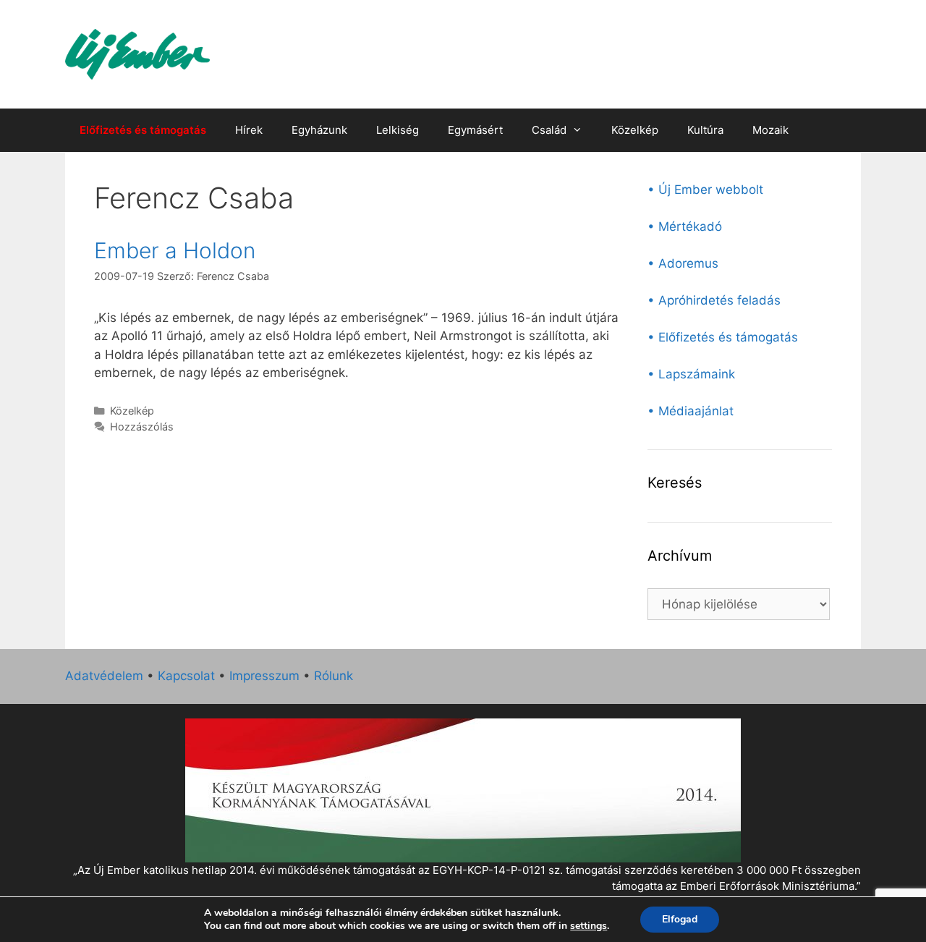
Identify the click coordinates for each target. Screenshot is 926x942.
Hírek (249, 130)
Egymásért (475, 130)
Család (549, 130)
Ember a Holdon (174, 250)
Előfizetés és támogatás (143, 130)
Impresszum (264, 676)
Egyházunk (319, 130)
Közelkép (634, 130)
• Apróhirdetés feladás (714, 300)
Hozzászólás (142, 426)
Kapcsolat (186, 676)
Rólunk (333, 676)
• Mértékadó (684, 226)
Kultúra (705, 130)
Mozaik (770, 130)
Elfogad (679, 919)
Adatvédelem (104, 676)
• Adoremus (682, 263)
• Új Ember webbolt (705, 189)
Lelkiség (397, 130)
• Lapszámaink (691, 374)
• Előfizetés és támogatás (722, 337)
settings (588, 926)
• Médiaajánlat (690, 411)
